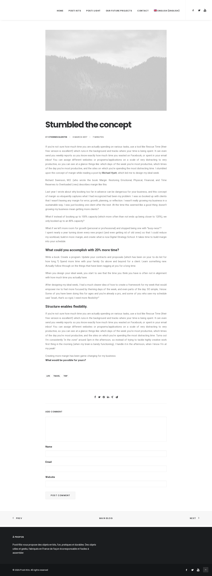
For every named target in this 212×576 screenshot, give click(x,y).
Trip (65, 376)
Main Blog (106, 518)
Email (48, 461)
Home (60, 10)
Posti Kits (75, 10)
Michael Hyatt (109, 172)
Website (50, 477)
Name (48, 446)
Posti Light (93, 10)
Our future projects (119, 10)
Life (48, 376)
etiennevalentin (58, 137)
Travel (56, 376)
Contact (143, 10)
